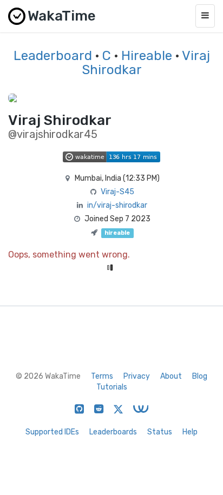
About (171, 376)
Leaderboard (53, 55)
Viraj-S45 (117, 191)
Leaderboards (113, 432)
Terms (102, 376)
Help (190, 432)
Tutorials (111, 387)
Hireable (146, 55)
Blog (199, 376)
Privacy (136, 376)
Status (159, 432)
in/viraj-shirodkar (117, 205)
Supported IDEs (52, 432)
